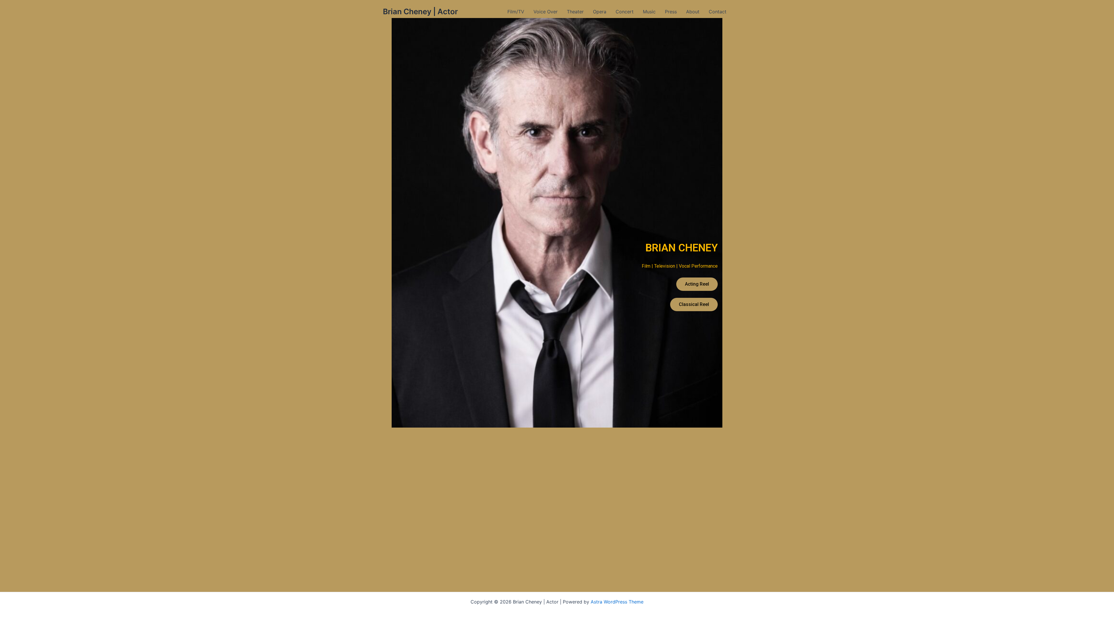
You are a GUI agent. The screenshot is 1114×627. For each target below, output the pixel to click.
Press (671, 12)
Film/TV (515, 12)
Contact (717, 12)
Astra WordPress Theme (617, 602)
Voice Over (546, 12)
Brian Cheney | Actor (420, 11)
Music (649, 12)
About (692, 12)
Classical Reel (694, 304)
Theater (575, 12)
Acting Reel (697, 284)
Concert (625, 12)
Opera (599, 12)
